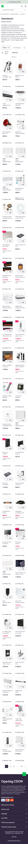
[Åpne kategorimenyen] (25, 6)
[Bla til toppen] (24, 774)
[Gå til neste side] (25, 766)
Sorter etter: (6, 52)
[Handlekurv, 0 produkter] (22, 6)
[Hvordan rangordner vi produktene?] (2, 52)
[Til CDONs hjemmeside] (2, 6)
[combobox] (14, 9)
